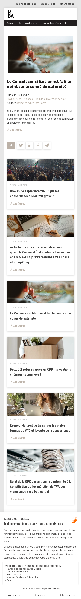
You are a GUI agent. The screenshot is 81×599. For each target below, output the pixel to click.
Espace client (47, 4)
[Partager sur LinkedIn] (29, 145)
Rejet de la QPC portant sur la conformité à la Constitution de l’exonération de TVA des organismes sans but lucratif (40, 486)
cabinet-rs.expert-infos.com (31, 102)
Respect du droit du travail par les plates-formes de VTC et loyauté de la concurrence (40, 428)
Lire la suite (16, 129)
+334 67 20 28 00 (66, 4)
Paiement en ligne (26, 4)
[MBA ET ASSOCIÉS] (11, 14)
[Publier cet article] (21, 145)
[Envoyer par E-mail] (47, 145)
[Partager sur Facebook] (38, 145)
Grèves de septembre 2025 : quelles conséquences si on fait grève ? (34, 193)
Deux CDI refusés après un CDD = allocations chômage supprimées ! (40, 372)
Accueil (10, 23)
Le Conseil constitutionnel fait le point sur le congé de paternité (42, 23)
